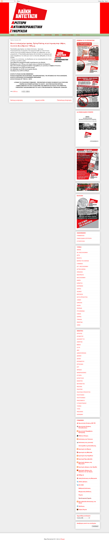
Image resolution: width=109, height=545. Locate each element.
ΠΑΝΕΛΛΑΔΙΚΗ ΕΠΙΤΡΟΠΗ (84, 238)
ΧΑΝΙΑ (78, 325)
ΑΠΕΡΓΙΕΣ (80, 342)
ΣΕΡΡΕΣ (79, 316)
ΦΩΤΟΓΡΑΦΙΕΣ (48, 35)
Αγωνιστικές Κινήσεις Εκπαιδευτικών (85, 427)
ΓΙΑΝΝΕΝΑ (80, 263)
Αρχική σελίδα (39, 100)
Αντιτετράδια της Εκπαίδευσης (87, 445)
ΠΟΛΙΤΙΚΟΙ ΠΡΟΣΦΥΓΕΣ (83, 392)
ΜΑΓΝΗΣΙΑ (80, 294)
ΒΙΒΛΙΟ (79, 344)
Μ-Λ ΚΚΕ (81, 485)
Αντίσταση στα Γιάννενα (86, 439)
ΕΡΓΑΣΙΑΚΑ (80, 364)
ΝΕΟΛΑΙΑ (79, 386)
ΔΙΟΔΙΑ (79, 358)
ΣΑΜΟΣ (79, 314)
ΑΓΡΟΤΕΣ (79, 333)
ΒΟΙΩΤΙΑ (79, 258)
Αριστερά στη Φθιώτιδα (85, 452)
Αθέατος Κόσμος (83, 435)
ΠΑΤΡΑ (79, 305)
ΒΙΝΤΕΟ (57, 35)
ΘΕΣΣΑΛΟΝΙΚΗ (81, 277)
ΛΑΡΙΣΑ (79, 288)
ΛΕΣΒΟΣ (79, 291)
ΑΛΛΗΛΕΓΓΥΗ (80, 339)
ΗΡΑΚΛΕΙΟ (80, 272)
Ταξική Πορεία (83, 509)
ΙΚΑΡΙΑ (79, 280)
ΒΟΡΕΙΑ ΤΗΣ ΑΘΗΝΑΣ (83, 261)
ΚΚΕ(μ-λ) (81, 475)
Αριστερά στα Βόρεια (85, 449)
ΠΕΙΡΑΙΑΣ (79, 308)
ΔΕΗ (78, 350)
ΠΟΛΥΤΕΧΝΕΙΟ (81, 397)
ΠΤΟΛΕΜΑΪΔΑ (81, 311)
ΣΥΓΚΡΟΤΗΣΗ (81, 241)
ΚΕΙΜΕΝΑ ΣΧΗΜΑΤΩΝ (67, 35)
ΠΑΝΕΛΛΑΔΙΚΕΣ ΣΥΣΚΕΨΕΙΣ (24, 35)
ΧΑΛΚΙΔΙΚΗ (80, 414)
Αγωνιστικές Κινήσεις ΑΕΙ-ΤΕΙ (87, 423)
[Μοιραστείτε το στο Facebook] (27, 91)
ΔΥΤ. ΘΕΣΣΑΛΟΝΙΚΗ (82, 266)
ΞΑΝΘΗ (79, 300)
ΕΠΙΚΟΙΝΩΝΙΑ (37, 35)
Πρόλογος (81, 506)
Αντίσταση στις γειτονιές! (86, 442)
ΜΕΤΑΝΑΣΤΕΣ (81, 383)
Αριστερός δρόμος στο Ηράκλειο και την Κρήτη (85, 471)
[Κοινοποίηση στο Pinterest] (29, 91)
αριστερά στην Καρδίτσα (86, 455)
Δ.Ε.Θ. (78, 347)
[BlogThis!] (24, 91)
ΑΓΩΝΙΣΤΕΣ (80, 336)
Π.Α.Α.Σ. (78, 35)
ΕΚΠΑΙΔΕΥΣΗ (80, 361)
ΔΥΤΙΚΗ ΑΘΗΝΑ (81, 269)
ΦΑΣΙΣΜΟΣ (80, 411)
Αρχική (12, 35)
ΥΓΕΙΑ (78, 409)
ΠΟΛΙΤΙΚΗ (79, 389)
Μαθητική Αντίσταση (84, 488)
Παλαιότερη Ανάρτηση (64, 100)
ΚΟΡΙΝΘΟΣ (80, 286)
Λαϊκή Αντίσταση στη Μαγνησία (88, 478)
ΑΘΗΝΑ (79, 249)
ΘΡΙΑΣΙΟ (79, 369)
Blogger (63, 539)
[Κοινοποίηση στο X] (25, 91)
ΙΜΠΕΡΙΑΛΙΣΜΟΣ (81, 372)
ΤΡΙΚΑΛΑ (79, 319)
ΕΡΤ (78, 367)
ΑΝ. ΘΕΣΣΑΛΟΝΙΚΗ (82, 252)
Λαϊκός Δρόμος (83, 481)
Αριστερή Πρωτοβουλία (85, 459)
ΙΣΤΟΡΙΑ (79, 375)
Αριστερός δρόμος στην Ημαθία (88, 467)
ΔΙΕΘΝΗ (79, 356)
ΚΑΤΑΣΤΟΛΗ (80, 378)
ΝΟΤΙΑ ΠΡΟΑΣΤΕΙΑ (82, 297)
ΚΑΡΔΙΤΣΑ (79, 283)
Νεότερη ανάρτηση (16, 100)
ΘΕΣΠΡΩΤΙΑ (80, 274)
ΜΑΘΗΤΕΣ (80, 381)
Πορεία (81, 495)
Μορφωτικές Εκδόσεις (85, 491)
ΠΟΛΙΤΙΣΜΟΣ (80, 395)
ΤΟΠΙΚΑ (79, 406)
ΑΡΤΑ (78, 255)
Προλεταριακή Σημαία (85, 498)
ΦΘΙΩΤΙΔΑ (80, 322)
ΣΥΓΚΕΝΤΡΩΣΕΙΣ (81, 403)
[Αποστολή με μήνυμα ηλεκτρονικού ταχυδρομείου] (22, 91)
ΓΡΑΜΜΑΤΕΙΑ (80, 235)
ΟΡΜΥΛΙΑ (79, 302)
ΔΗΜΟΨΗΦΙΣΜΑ (81, 353)
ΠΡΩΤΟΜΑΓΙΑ (81, 400)
